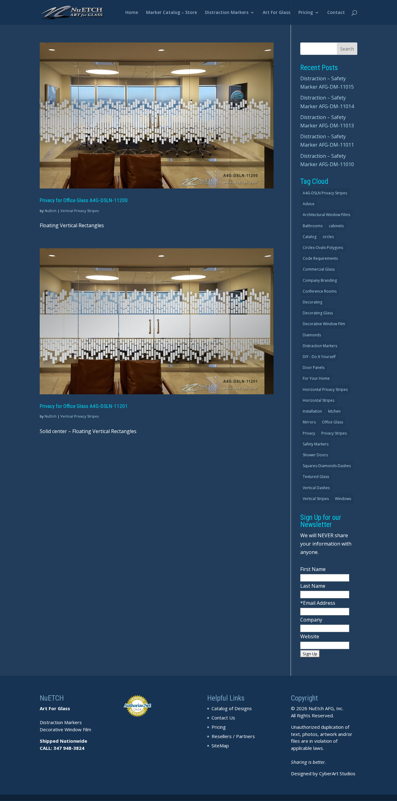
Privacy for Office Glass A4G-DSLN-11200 (84, 200)
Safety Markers (315, 444)
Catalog (309, 236)
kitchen (334, 411)
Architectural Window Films (326, 214)
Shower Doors (315, 455)
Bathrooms (313, 225)
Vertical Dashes (316, 487)
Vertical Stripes (316, 498)
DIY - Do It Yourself (319, 356)
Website (309, 636)
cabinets (336, 225)
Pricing (305, 12)
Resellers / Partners (233, 736)
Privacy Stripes (334, 433)
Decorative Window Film (324, 323)
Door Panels (313, 367)
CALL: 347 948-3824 (62, 748)
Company (311, 619)
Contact (336, 12)
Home (131, 12)
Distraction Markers (226, 12)
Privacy (309, 433)
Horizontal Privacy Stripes (325, 389)
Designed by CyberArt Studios (323, 773)
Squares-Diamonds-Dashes (327, 465)
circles (328, 236)
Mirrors (309, 422)
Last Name (312, 585)
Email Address (319, 603)
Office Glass (332, 422)
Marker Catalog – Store (171, 12)
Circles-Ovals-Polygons (323, 247)
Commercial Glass (319, 269)
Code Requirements (320, 258)
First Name (313, 569)
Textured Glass (316, 476)
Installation (312, 411)
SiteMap (220, 745)
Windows (343, 498)
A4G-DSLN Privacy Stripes (325, 193)
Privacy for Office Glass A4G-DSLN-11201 (84, 406)
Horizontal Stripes (318, 400)
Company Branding (320, 280)
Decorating (312, 302)
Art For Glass (276, 12)
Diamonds (312, 335)
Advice (308, 203)
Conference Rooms (320, 291)
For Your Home (316, 378)
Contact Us (223, 718)
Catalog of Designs (232, 708)
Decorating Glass (318, 313)
